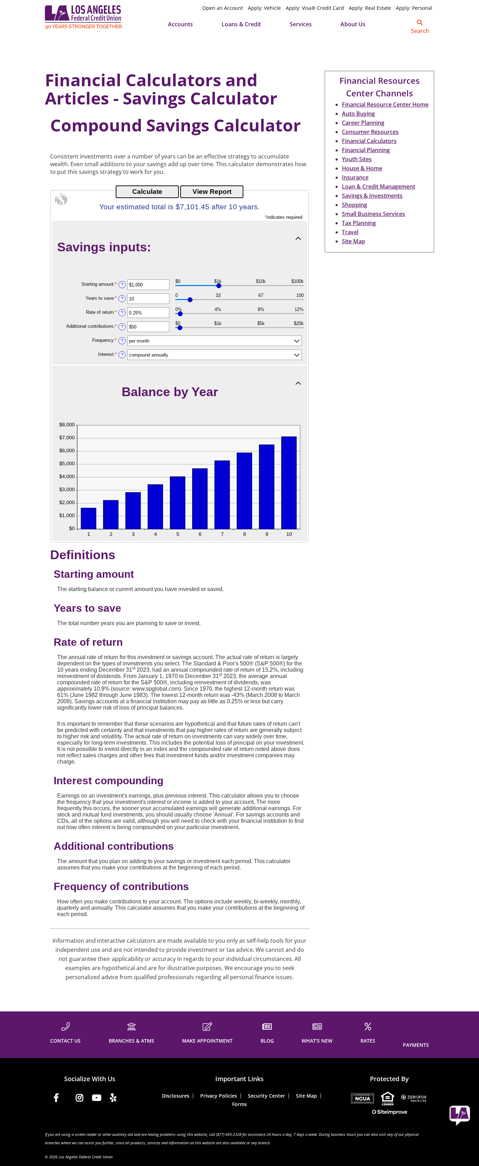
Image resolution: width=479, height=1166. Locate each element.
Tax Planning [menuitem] (359, 223)
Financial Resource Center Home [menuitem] (385, 104)
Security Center (266, 1095)
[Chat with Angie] (459, 1115)
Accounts (180, 24)
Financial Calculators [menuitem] (369, 141)
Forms (239, 1104)
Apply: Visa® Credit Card (315, 8)
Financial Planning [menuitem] (366, 150)
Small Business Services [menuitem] (373, 214)
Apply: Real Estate (370, 8)
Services (301, 24)
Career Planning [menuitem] (363, 123)
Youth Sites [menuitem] (357, 159)
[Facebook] (56, 1099)
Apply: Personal (414, 8)
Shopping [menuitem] (354, 205)
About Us (352, 24)
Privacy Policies (218, 1095)
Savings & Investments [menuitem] (372, 195)
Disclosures (175, 1095)
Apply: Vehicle (264, 8)
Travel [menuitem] (350, 232)
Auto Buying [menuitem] (358, 113)
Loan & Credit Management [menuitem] (378, 186)
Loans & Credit (241, 24)
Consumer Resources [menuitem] (370, 132)
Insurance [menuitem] (355, 177)
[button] (179, 246)
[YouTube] (96, 1099)
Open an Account (222, 8)
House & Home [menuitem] (362, 168)
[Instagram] (79, 1099)
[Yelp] (113, 1099)
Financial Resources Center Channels (379, 87)
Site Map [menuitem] (353, 241)
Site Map (306, 1095)
